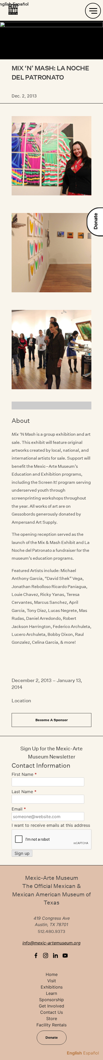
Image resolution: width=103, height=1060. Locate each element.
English (74, 1053)
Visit (51, 980)
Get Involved (51, 1006)
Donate (96, 221)
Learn (51, 993)
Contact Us (51, 1012)
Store (51, 1018)
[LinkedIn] (56, 955)
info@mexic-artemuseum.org (51, 942)
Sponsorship (51, 999)
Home (52, 974)
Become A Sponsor (51, 720)
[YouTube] (66, 955)
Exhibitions (52, 987)
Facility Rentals (51, 1024)
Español (91, 1053)
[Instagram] (47, 955)
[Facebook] (37, 955)
